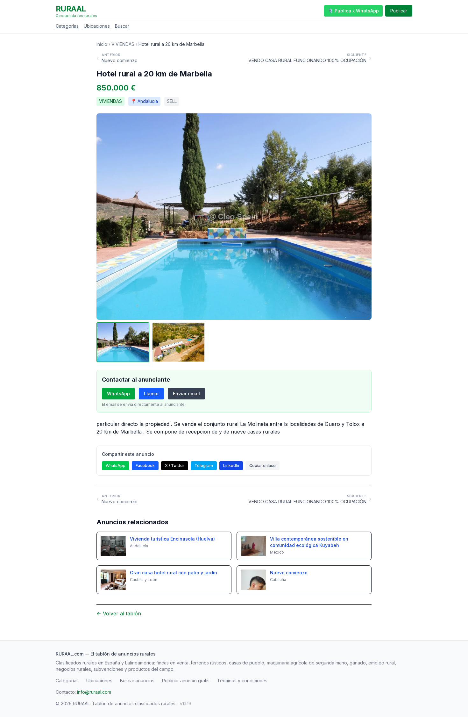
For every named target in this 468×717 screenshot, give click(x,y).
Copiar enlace (262, 465)
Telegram (204, 465)
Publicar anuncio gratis (185, 680)
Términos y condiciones (242, 680)
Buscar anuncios (137, 680)
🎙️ (353, 10)
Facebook (145, 465)
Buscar (122, 26)
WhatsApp (118, 393)
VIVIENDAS (122, 44)
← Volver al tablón (118, 613)
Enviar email (186, 393)
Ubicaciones (97, 26)
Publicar (398, 10)
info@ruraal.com (94, 692)
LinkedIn (231, 465)
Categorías (67, 26)
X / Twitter (174, 465)
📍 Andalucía (144, 101)
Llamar (151, 393)
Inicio (101, 44)
